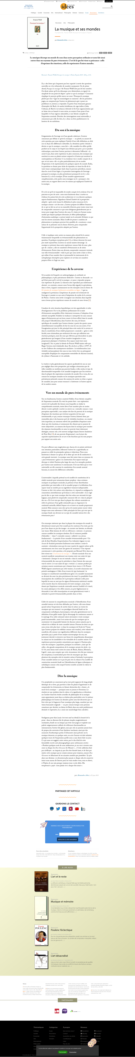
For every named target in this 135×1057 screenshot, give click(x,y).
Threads (84, 1039)
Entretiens (101, 13)
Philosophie (67, 13)
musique (26, 52)
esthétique (32, 52)
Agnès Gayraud (57, 906)
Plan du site (66, 1044)
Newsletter (85, 1031)
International (58, 13)
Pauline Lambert (57, 934)
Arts (52, 13)
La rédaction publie (61, 1)
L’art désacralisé (59, 955)
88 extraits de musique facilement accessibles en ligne (61, 290)
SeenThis (98, 1039)
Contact (65, 1033)
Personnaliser (72, 1052)
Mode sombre (92, 1)
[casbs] (57, 1011)
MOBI (110, 53)
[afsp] (64, 1011)
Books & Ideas (108, 1)
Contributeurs (67, 1039)
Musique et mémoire (62, 901)
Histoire (74, 13)
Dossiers (51, 1039)
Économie (46, 13)
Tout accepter (62, 1052)
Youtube (98, 1033)
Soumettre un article (49, 1)
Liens (64, 1041)
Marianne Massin (57, 960)
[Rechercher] (111, 6)
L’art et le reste (59, 876)
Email (57, 834)
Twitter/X (85, 1044)
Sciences (81, 13)
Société (40, 13)
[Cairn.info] (75, 1011)
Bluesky (84, 1033)
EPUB (105, 53)
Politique (33, 13)
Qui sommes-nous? (73, 1)
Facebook (98, 1031)
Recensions (93, 13)
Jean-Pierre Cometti (58, 881)
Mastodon (85, 1036)
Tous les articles (83, 1)
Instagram (85, 1041)
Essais (87, 13)
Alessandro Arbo (62, 40)
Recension (58, 23)
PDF (101, 53)
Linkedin (98, 1036)
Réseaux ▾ (100, 1)
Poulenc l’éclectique (61, 930)
